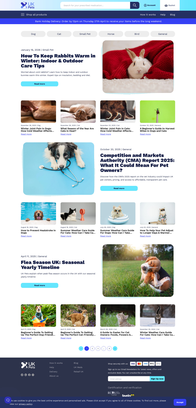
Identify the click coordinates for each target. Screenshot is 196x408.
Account (151, 5)
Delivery (53, 371)
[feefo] (128, 396)
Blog (172, 14)
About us (53, 376)
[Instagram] (33, 375)
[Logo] (27, 5)
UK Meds (78, 367)
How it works (148, 14)
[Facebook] (29, 375)
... (103, 348)
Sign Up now (157, 379)
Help (162, 14)
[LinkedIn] (25, 375)
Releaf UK (78, 371)
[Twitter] (22, 375)
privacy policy (25, 404)
